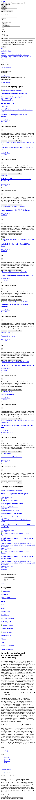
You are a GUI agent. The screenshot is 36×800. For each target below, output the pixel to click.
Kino (2, 59)
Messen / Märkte (23, 56)
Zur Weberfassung (6, 67)
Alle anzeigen (4, 569)
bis (3, 29)
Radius (4, 36)
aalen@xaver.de (8, 751)
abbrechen (4, 141)
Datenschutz (7, 759)
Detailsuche (10, 11)
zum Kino (3, 583)
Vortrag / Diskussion (18, 44)
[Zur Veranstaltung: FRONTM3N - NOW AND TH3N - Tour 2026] (15, 362)
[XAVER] (3, 1)
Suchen (3, 47)
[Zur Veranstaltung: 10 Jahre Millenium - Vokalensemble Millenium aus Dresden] (18, 521)
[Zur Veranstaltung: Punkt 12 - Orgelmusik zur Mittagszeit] (12, 490)
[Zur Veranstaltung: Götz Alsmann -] (6, 453)
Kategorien (4, 53)
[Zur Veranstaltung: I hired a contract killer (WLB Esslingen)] (13, 206)
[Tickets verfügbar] (1, 123)
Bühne (20, 40)
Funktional (6, 795)
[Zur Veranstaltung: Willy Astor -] (5, 175)
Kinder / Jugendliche (7, 622)
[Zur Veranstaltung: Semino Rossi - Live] (7, 332)
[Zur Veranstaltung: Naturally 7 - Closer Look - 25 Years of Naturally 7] (15, 301)
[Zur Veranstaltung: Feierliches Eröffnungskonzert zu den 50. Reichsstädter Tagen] (18, 111)
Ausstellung (7, 40)
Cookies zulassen (5, 798)
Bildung (14, 40)
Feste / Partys (27, 40)
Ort (3, 34)
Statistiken (5, 796)
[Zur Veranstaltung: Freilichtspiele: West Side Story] (10, 500)
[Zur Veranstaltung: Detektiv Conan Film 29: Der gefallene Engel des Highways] (18, 535)
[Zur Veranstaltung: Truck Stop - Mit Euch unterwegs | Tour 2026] (14, 272)
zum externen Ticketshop (14, 141)
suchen (3, 11)
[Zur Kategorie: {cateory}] (5, 591)
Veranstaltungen (5, 50)
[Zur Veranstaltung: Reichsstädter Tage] (6, 100)
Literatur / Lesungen (20, 42)
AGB (5, 762)
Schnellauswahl (6, 22)
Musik (9, 44)
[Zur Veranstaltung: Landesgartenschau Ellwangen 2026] (11, 90)
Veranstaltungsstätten (6, 51)
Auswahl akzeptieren (17, 798)
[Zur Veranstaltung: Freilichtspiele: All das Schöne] (10, 510)
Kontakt (6, 757)
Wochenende (6, 25)
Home (2, 48)
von (3, 27)
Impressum (7, 761)
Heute (4, 23)
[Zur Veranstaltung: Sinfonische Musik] (6, 391)
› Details (25, 792)
